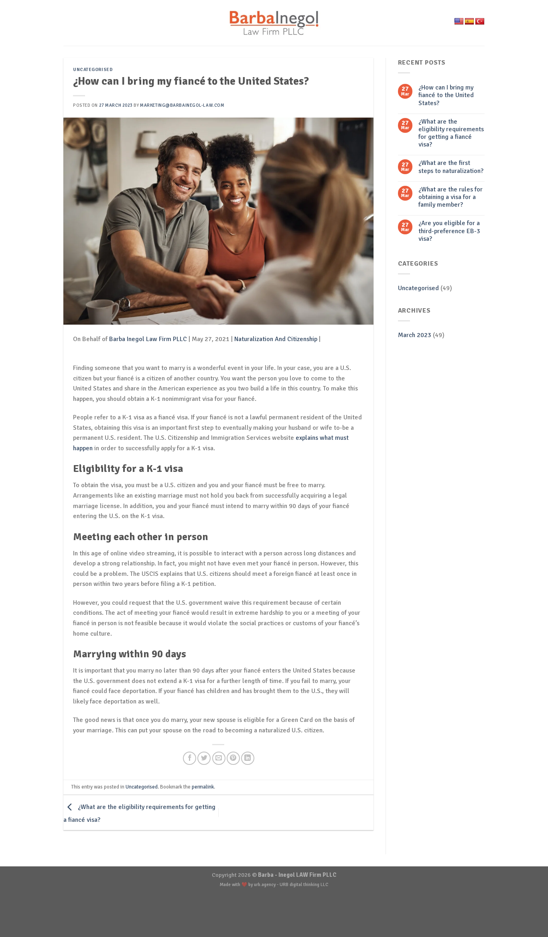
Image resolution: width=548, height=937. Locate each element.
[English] (459, 22)
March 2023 (414, 335)
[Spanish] (469, 22)
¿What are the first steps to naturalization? (450, 167)
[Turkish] (480, 22)
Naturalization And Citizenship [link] (275, 339)
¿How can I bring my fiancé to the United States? (446, 95)
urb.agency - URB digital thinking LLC (291, 884)
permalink (203, 787)
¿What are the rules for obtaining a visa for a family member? (450, 197)
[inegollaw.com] (274, 22)
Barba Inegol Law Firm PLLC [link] (148, 339)
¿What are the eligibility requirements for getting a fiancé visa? (451, 133)
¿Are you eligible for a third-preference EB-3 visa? (449, 231)
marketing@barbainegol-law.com (182, 105)
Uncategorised (93, 69)
